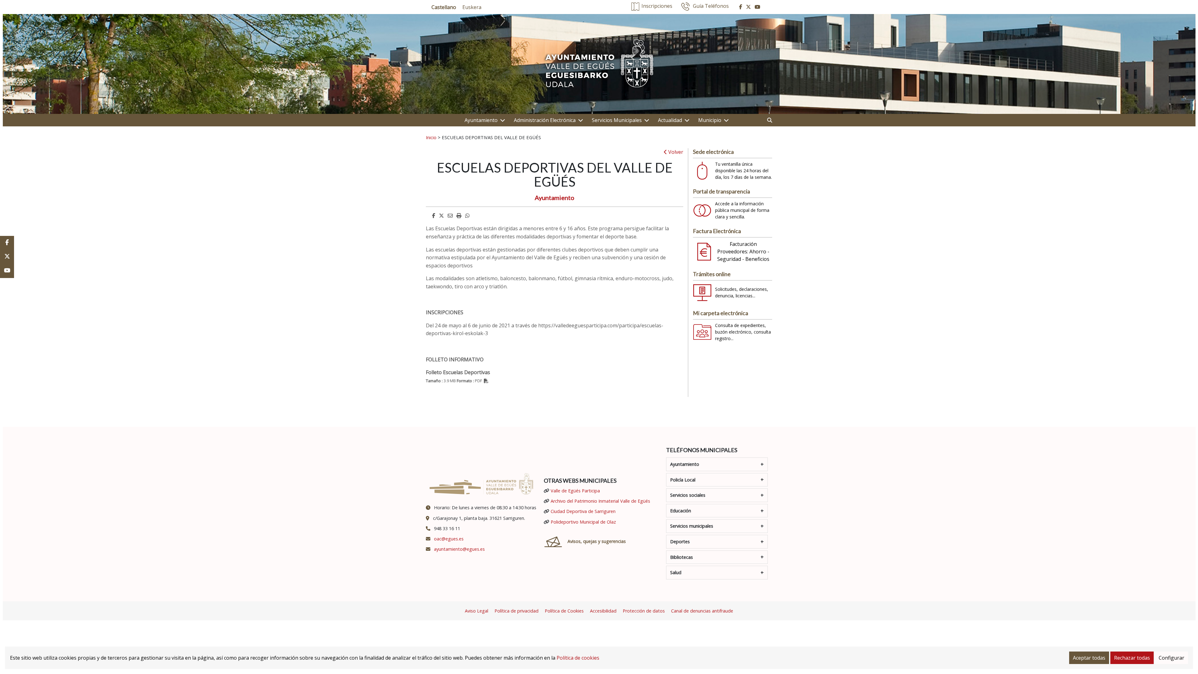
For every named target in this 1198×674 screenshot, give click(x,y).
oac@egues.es (449, 539)
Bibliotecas (681, 557)
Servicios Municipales (617, 120)
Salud (675, 572)
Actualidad (670, 120)
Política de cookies (578, 657)
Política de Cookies (564, 611)
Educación (680, 511)
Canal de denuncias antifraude (702, 611)
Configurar (1171, 657)
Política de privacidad (516, 611)
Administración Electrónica (545, 120)
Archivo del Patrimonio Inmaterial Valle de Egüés (600, 501)
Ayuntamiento (481, 120)
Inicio (431, 137)
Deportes (680, 542)
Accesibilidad (603, 611)
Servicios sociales (687, 495)
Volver (675, 152)
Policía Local (682, 480)
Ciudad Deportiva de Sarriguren (583, 511)
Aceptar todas (1089, 657)
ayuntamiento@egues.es (459, 549)
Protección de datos (644, 611)
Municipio (709, 120)
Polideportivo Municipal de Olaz (583, 522)
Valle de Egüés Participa (575, 491)
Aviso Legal (476, 611)
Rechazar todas (1132, 657)
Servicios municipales (691, 526)
